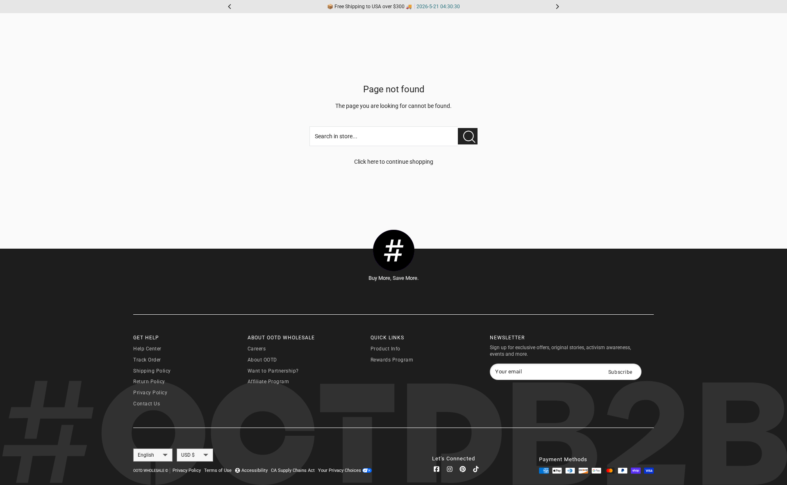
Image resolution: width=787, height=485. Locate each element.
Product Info (385, 349)
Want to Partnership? (273, 371)
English (146, 455)
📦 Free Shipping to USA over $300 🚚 (393, 6)
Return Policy (149, 381)
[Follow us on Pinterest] (462, 470)
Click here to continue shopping (393, 161)
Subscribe (620, 372)
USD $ (188, 455)
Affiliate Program (268, 381)
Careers (257, 349)
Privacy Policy (150, 393)
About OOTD (262, 360)
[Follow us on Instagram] (449, 470)
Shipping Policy (152, 371)
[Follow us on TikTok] (476, 470)
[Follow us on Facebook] (436, 470)
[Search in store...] (468, 136)
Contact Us (146, 404)
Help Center (147, 349)
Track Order (147, 360)
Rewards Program (392, 360)
